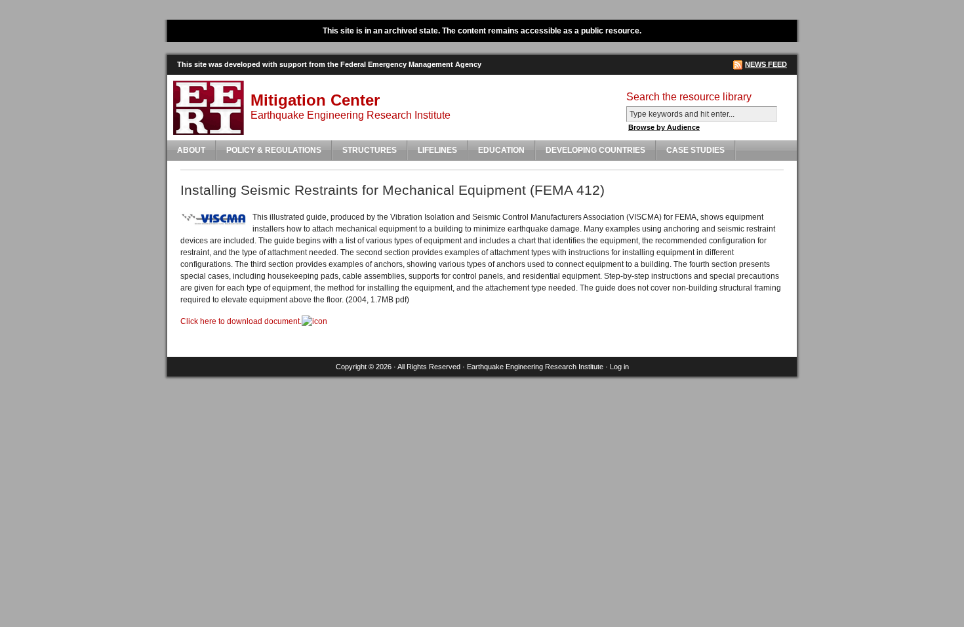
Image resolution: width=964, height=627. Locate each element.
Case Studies (695, 150)
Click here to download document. (241, 321)
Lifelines (437, 150)
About (191, 150)
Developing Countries (595, 150)
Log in (619, 367)
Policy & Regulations (273, 150)
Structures (369, 150)
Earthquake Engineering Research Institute (535, 367)
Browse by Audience (664, 127)
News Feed (766, 64)
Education (501, 150)
